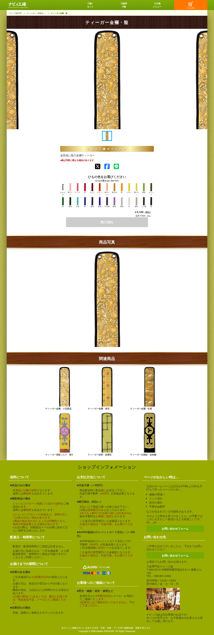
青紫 (99, 206)
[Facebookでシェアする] (107, 166)
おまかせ (62, 193)
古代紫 (107, 206)
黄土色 (114, 192)
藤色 (114, 206)
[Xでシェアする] (97, 166)
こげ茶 (143, 206)
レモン (129, 192)
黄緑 (143, 192)
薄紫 (121, 206)
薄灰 (136, 206)
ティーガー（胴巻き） (36, 13)
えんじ (92, 192)
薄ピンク (70, 193)
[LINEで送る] (116, 166)
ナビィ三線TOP (15, 13)
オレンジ (99, 193)
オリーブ (151, 193)
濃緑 (70, 206)
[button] (107, 136)
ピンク (77, 192)
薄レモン (136, 193)
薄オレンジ (107, 193)
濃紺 (92, 206)
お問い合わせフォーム (175, 528)
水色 (77, 206)
